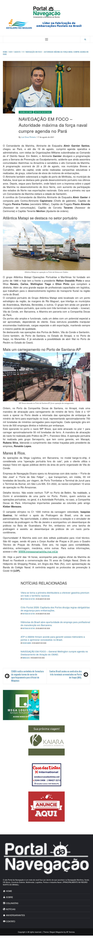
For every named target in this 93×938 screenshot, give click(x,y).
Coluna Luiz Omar (26, 112)
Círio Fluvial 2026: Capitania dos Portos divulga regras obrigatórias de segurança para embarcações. (55, 609)
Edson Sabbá (27, 643)
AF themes (70, 932)
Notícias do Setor (29, 599)
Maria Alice (26, 658)
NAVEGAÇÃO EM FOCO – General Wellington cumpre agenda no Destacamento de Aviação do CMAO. (54, 653)
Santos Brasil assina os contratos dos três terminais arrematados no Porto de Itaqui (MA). (65, 674)
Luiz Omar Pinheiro (28, 137)
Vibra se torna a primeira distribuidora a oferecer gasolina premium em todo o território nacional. (55, 594)
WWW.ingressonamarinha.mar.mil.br (38, 551)
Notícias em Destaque (42, 112)
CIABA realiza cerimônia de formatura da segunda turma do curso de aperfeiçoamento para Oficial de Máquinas (27, 676)
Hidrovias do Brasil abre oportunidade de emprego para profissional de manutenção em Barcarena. (55, 623)
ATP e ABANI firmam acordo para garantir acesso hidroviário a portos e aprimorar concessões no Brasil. (53, 638)
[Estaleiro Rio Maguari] (46, 24)
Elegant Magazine (56, 932)
